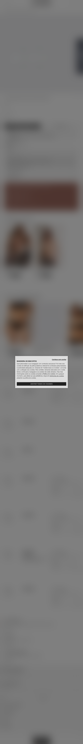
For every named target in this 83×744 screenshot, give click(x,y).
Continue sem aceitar (59, 359)
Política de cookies (49, 374)
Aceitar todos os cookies (41, 384)
